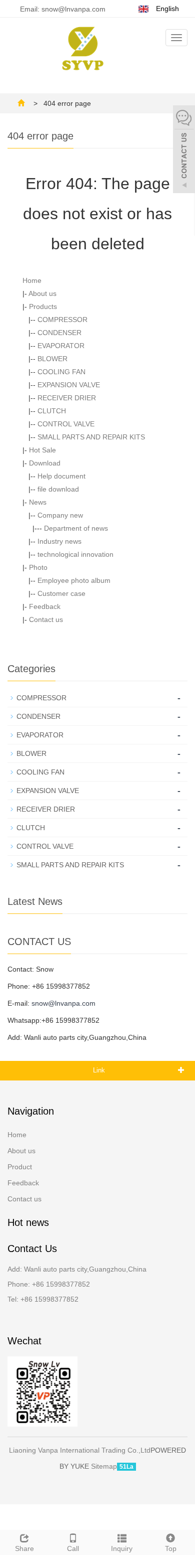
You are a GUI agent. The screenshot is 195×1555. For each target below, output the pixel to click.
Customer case (62, 593)
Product (20, 1167)
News (37, 502)
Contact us (46, 619)
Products (43, 306)
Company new (60, 515)
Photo (38, 567)
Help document (62, 476)
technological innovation (76, 554)
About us (42, 293)
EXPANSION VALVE (69, 385)
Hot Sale (42, 450)
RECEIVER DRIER (67, 398)
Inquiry (121, 1548)
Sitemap (104, 1466)
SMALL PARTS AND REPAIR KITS (91, 437)
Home (32, 280)
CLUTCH (52, 411)
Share (24, 1548)
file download (58, 489)
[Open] (184, 150)
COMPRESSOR (63, 320)
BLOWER (53, 359)
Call (73, 1548)
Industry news (60, 541)
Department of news (76, 528)
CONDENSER (60, 333)
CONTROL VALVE (66, 424)
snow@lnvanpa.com (64, 1003)
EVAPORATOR (61, 346)
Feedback (44, 606)
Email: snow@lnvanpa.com (62, 9)
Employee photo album (74, 580)
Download (44, 463)
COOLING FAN (62, 372)
